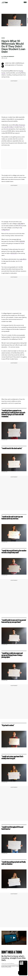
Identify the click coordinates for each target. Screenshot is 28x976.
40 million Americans (19, 125)
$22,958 (20, 223)
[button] (14, 937)
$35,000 (22, 241)
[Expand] (20, 962)
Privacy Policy (8, 966)
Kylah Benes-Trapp (27, 20)
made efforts (22, 259)
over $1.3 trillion (8, 127)
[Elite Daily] (4, 2)
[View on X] (14, 159)
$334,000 (14, 253)
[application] (14, 938)
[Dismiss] (25, 962)
